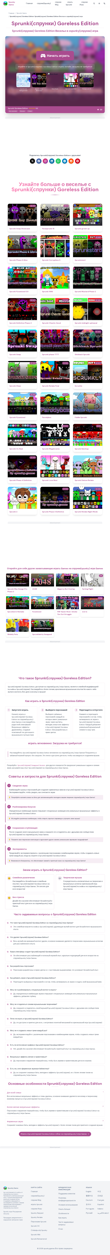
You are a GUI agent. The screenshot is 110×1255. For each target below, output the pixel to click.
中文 (99, 1191)
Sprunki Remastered (39, 1239)
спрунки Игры (84, 3)
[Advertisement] (55, 134)
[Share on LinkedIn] (51, 161)
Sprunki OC (35, 1226)
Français (101, 1200)
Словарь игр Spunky (39, 1230)
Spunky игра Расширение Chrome (12, 1213)
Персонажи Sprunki (38, 1222)
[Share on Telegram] (64, 161)
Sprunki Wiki (35, 1234)
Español (101, 1204)
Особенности (63, 1213)
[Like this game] (98, 110)
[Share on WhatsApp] (58, 161)
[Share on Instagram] (45, 161)
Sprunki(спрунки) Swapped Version (31, 765)
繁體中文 (89, 1196)
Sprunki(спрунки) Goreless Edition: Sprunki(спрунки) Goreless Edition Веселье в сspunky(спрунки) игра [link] (46, 16)
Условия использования (68, 1205)
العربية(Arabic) (103, 1213)
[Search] (94, 3)
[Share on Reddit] (71, 161)
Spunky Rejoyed (37, 1213)
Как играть (62, 1218)
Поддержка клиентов (66, 1194)
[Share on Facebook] (38, 161)
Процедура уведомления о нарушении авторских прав (13, 1219)
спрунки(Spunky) (44, 3)
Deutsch (89, 1200)
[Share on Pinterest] (77, 161)
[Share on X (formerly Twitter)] (32, 161)
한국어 (88, 1204)
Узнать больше (64, 1209)
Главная (29, 3)
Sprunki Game (22, 13)
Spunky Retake (37, 1217)
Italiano (100, 1209)
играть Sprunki (69, 3)
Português (90, 1209)
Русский (89, 1213)
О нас (60, 1229)
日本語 (100, 1196)
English (88, 1191)
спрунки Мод (58, 3)
